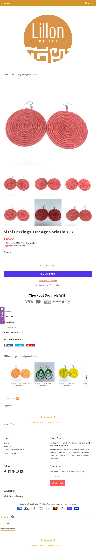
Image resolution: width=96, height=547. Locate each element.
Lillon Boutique (41, 504)
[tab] (8, 529)
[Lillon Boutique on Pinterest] (13, 472)
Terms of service (10, 453)
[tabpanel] (48, 542)
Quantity (7, 252)
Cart (90, 3)
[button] (48, 243)
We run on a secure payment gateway (61, 504)
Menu (9, 3)
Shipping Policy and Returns (14, 450)
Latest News (56, 438)
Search (6, 443)
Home (6, 75)
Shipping (7, 245)
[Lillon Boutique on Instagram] (17, 472)
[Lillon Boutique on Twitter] (5, 472)
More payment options (48, 280)
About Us (7, 446)
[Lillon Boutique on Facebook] (9, 472)
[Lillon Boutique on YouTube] (21, 472)
